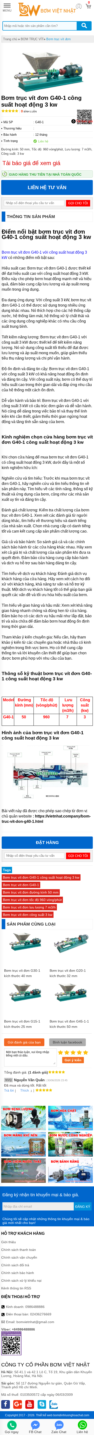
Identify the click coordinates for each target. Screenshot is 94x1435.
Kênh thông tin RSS (16, 1288)
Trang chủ (10, 39)
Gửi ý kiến (73, 1060)
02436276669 (40, 1314)
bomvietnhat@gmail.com (35, 1322)
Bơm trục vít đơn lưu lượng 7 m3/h (29, 907)
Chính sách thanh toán (18, 1250)
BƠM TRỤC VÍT (32, 39)
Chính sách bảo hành (17, 1273)
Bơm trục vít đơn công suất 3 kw (27, 915)
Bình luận (29, 111)
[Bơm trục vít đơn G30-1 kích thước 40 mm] (24, 950)
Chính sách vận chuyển (19, 1257)
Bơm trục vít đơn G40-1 (21, 885)
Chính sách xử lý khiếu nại (21, 1280)
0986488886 (35, 1307)
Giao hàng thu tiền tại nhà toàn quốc (45, 174)
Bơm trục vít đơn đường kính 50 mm (31, 892)
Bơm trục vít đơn (58, 39)
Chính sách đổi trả (15, 1265)
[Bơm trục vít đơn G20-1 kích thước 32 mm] (69, 953)
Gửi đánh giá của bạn (24, 1042)
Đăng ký (82, 1207)
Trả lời (9, 1090)
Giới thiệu (8, 1242)
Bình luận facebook (67, 1042)
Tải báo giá (84, 121)
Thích (24, 1090)
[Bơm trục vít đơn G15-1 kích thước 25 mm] (24, 1001)
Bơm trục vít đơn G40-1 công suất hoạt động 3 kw (41, 877)
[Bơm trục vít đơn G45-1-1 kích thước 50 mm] (69, 1001)
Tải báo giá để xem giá (31, 163)
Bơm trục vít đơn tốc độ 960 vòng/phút (32, 900)
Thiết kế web (44, 1415)
